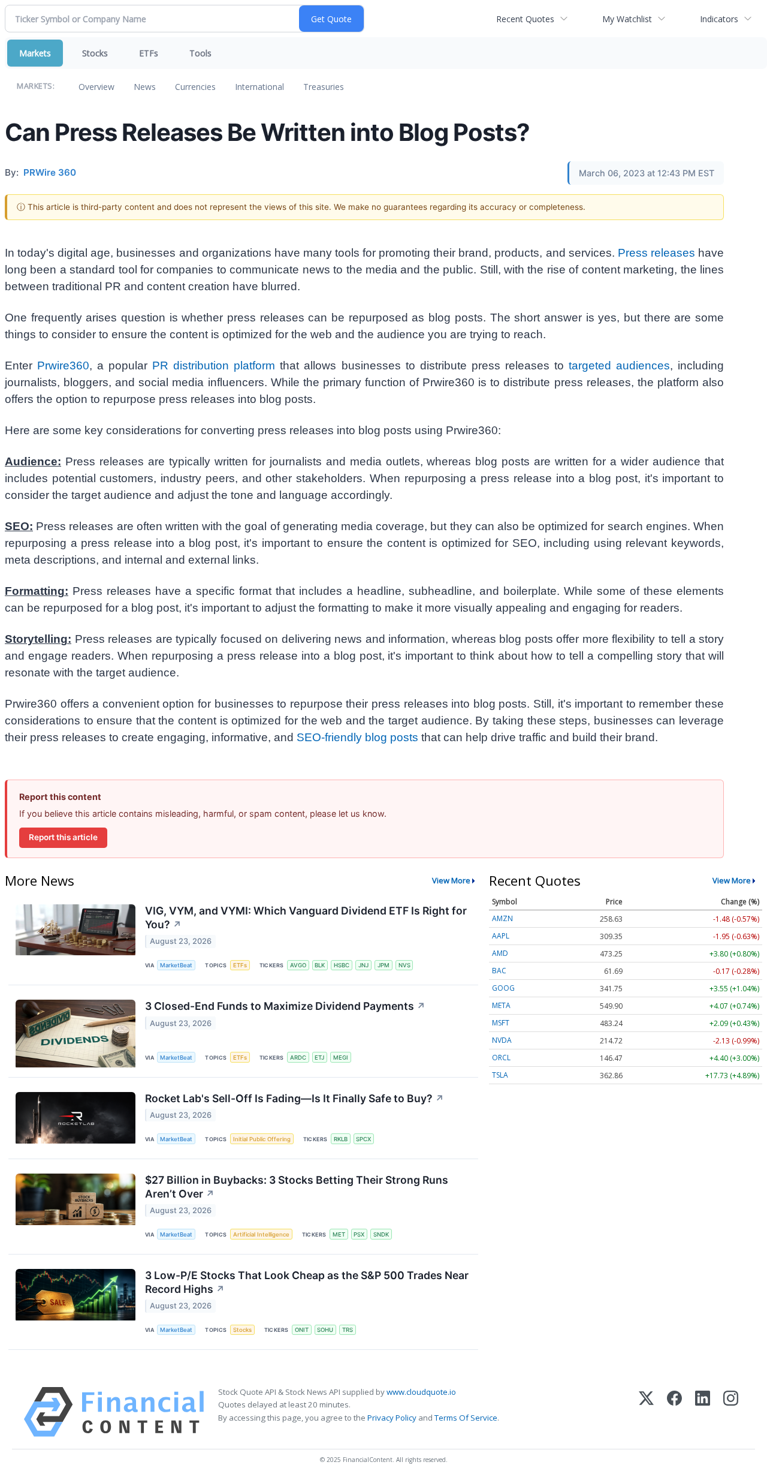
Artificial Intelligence (261, 1234)
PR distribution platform (213, 365)
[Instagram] (730, 1412)
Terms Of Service (465, 1417)
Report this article (63, 837)
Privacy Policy (391, 1417)
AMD (500, 953)
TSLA (500, 1075)
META (501, 1005)
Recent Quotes (525, 19)
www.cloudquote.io (421, 1391)
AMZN (502, 918)
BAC (499, 970)
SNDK (381, 1234)
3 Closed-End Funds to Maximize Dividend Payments (285, 1006)
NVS (404, 965)
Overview (96, 86)
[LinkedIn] (702, 1412)
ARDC (298, 1057)
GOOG (503, 988)
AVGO (298, 965)
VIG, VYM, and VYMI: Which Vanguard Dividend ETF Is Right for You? (306, 917)
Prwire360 (63, 365)
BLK (320, 965)
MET (339, 1234)
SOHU (325, 1329)
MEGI (340, 1057)
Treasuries (323, 86)
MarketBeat (176, 965)
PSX (359, 1234)
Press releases (656, 252)
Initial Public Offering (262, 1139)
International (259, 86)
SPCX (363, 1139)
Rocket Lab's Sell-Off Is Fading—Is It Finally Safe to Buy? (294, 1098)
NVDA (502, 1040)
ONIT (302, 1329)
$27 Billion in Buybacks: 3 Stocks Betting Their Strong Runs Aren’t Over (296, 1187)
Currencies (195, 86)
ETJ (319, 1057)
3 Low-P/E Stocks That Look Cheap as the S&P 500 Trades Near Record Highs (307, 1282)
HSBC (341, 965)
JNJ (363, 965)
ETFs (148, 53)
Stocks (95, 53)
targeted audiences (619, 365)
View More (451, 880)
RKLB (341, 1139)
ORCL (501, 1057)
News (145, 86)
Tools (200, 53)
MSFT (500, 1023)
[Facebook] (674, 1412)
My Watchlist (627, 19)
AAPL (500, 936)
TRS (347, 1329)
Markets (35, 53)
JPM (383, 965)
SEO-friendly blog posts (357, 737)
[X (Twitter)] (646, 1412)
